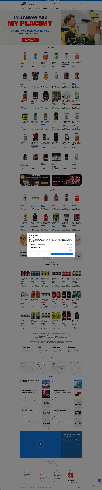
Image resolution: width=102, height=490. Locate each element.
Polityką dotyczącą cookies (53, 239)
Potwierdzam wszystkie (62, 254)
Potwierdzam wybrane (39, 254)
